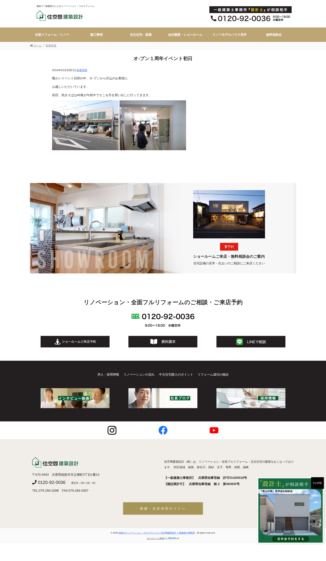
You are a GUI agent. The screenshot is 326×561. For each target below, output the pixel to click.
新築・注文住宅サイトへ (163, 508)
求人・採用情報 (108, 374)
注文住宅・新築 (141, 34)
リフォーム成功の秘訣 (213, 374)
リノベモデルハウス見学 (229, 34)
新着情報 (82, 70)
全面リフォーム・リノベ (52, 34)
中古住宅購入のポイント (176, 374)
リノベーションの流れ (139, 374)
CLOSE (317, 483)
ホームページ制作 (156, 538)
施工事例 (96, 34)
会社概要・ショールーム (185, 34)
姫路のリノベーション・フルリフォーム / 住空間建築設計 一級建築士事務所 (157, 533)
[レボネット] (173, 538)
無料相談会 (274, 34)
